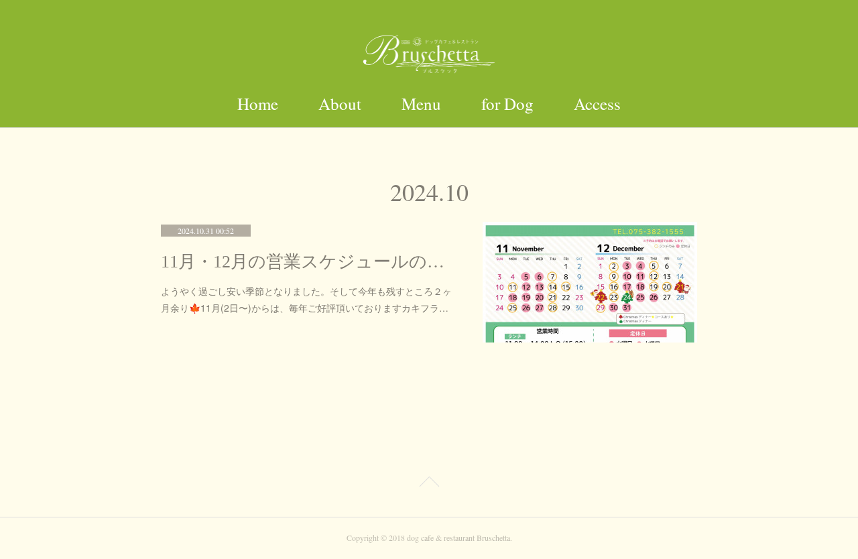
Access (597, 103)
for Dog (507, 103)
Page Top (429, 484)
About (339, 103)
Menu (421, 103)
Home (257, 103)
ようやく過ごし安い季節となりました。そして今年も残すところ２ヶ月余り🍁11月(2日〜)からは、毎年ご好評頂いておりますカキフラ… (306, 299)
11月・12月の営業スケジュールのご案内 (308, 261)
